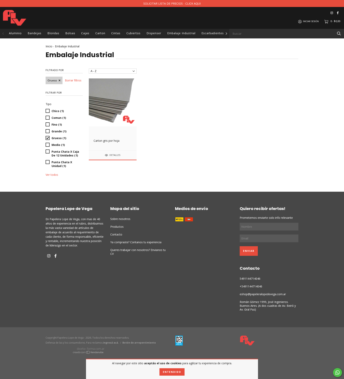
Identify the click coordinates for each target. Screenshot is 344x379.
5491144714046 (250, 278)
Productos (117, 227)
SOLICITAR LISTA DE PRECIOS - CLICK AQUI (172, 3)
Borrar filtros (73, 80)
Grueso (52, 80)
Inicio (49, 46)
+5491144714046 (251, 286)
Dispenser (154, 33)
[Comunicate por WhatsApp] (337, 372)
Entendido (172, 372)
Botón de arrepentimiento (139, 342)
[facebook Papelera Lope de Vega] (337, 13)
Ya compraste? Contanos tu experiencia (135, 242)
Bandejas (34, 33)
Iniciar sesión (311, 21)
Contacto (116, 234)
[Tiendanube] (88, 353)
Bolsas (70, 33)
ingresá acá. (111, 342)
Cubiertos (133, 33)
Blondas (53, 33)
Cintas (115, 33)
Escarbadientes (212, 33)
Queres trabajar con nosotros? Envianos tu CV (138, 252)
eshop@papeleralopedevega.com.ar (263, 294)
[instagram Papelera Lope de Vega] (332, 13)
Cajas (85, 33)
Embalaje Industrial (181, 33)
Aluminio (15, 33)
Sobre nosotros (120, 219)
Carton (100, 33)
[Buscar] (338, 33)
